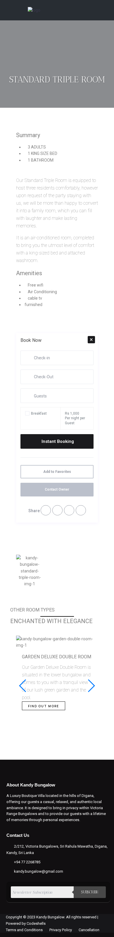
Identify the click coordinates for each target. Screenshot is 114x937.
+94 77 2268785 (27, 862)
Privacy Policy (60, 930)
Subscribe (89, 892)
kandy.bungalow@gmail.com (38, 871)
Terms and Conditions (24, 930)
